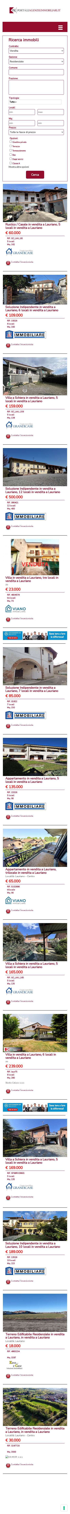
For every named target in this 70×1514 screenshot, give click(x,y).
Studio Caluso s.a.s (14, 1082)
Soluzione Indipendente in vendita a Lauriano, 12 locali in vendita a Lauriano (32, 490)
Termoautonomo (19, 151)
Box (14, 155)
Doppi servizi (17, 159)
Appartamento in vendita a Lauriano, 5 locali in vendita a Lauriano (32, 780)
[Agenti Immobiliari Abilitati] (35, 635)
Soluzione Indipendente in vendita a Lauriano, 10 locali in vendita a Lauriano (32, 1245)
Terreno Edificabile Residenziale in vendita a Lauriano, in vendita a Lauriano (34, 1337)
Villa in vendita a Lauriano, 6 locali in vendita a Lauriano (30, 1057)
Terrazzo (16, 147)
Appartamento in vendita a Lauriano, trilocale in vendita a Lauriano (30, 872)
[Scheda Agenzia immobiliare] (19, 251)
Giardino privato (19, 142)
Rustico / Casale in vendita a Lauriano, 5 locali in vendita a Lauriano (32, 226)
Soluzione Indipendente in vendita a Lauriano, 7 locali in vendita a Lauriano (31, 689)
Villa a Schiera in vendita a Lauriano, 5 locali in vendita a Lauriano (31, 399)
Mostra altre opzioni (19, 167)
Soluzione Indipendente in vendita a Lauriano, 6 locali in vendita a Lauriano (31, 308)
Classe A (16, 164)
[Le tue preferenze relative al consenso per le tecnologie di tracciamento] (64, 1508)
